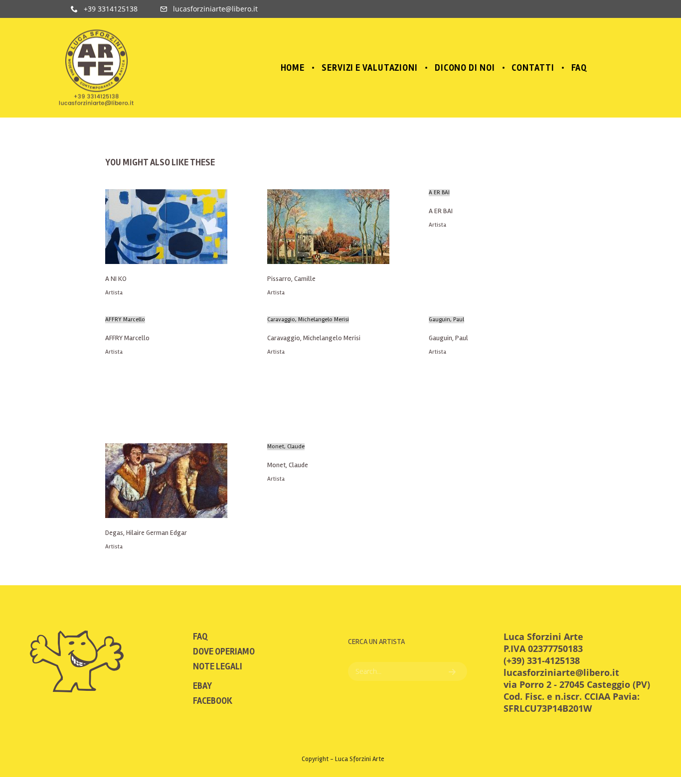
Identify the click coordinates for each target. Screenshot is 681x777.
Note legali (217, 666)
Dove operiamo (224, 651)
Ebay (202, 685)
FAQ (200, 636)
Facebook (212, 700)
